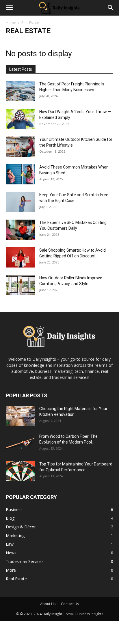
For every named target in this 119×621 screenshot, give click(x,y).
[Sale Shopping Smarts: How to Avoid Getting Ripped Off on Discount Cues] (20, 257)
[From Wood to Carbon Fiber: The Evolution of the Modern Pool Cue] (20, 443)
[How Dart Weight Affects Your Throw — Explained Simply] (20, 119)
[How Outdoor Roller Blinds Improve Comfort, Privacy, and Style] (20, 285)
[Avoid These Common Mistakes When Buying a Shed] (20, 174)
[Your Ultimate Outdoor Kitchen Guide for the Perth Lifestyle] (20, 146)
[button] (9, 8)
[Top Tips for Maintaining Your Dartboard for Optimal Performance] (20, 471)
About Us (47, 603)
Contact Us (70, 603)
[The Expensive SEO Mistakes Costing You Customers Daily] (20, 230)
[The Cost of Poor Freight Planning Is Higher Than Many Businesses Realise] (20, 91)
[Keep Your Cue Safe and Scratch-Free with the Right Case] (20, 202)
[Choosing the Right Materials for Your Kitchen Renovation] (20, 416)
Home (11, 22)
